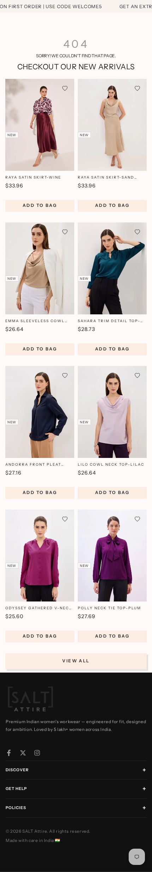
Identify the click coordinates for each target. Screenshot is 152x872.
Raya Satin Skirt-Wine (33, 177)
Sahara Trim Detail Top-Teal (109, 321)
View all (75, 660)
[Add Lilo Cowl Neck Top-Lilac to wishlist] (137, 375)
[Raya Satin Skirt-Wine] (39, 125)
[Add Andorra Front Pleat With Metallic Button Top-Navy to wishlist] (65, 375)
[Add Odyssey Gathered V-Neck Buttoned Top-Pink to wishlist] (65, 519)
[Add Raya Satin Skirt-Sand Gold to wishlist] (137, 88)
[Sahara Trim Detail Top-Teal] (112, 268)
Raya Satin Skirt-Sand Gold (106, 177)
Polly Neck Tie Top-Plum (109, 608)
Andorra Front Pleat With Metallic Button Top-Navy (39, 464)
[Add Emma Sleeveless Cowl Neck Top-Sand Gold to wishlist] (65, 232)
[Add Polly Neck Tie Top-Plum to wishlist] (137, 519)
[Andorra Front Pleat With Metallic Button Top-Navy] (39, 412)
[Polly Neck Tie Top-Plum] (112, 555)
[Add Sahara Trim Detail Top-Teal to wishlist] (137, 232)
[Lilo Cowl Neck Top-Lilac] (112, 412)
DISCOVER (17, 769)
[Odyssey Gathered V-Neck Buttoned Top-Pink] (39, 555)
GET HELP (16, 788)
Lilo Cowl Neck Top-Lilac (111, 464)
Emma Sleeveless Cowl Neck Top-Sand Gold (35, 321)
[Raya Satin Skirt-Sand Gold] (112, 125)
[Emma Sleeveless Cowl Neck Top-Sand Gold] (39, 268)
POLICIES (16, 807)
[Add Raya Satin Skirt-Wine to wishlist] (65, 88)
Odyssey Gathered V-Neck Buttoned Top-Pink (38, 608)
